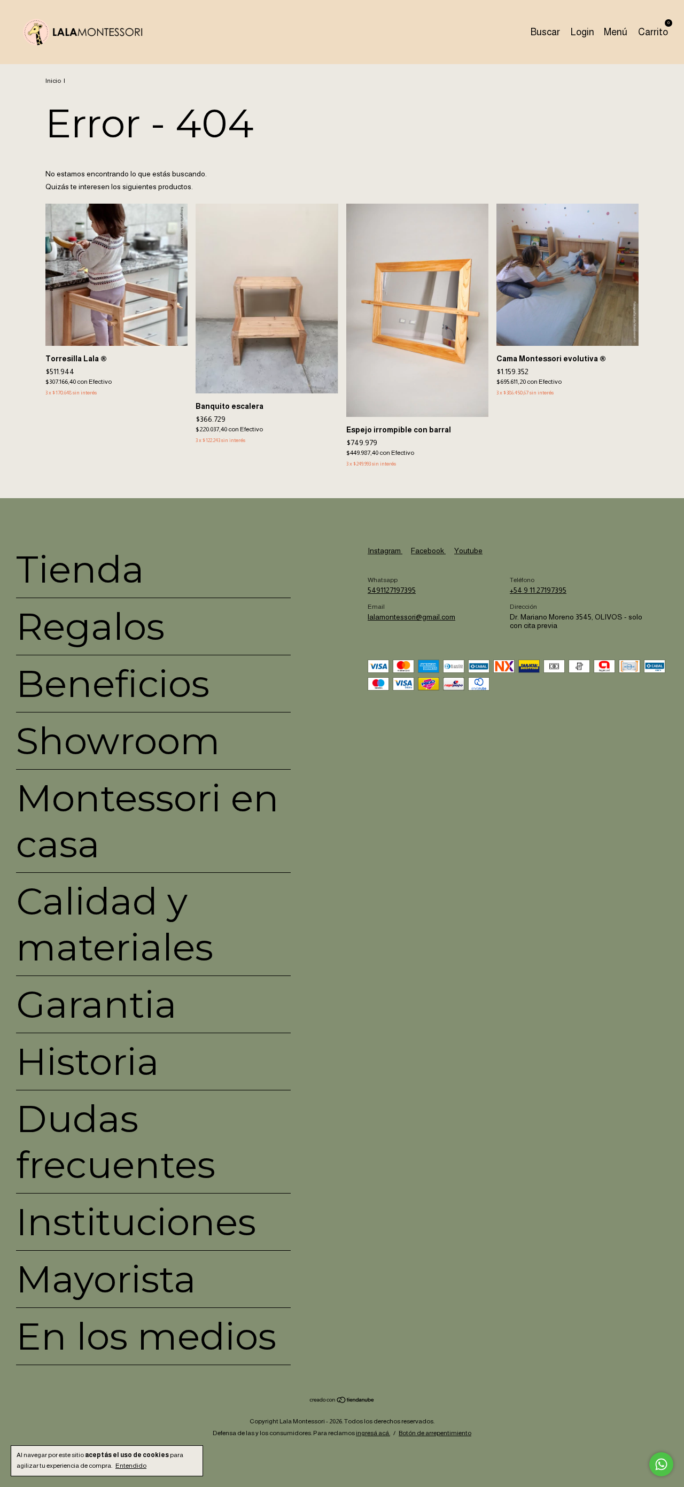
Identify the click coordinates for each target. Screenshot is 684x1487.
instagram (385, 550)
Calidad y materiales (114, 924)
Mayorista (106, 1279)
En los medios (146, 1336)
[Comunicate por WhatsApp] (661, 1464)
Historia (87, 1062)
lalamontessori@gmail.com (411, 617)
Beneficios (112, 684)
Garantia (96, 1004)
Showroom (118, 741)
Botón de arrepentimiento (435, 1433)
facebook (428, 550)
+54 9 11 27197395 (538, 590)
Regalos (90, 626)
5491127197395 (392, 590)
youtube (468, 550)
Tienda (80, 569)
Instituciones (136, 1222)
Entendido (130, 1465)
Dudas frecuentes (115, 1142)
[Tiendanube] (342, 1401)
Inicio (53, 80)
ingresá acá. (373, 1433)
